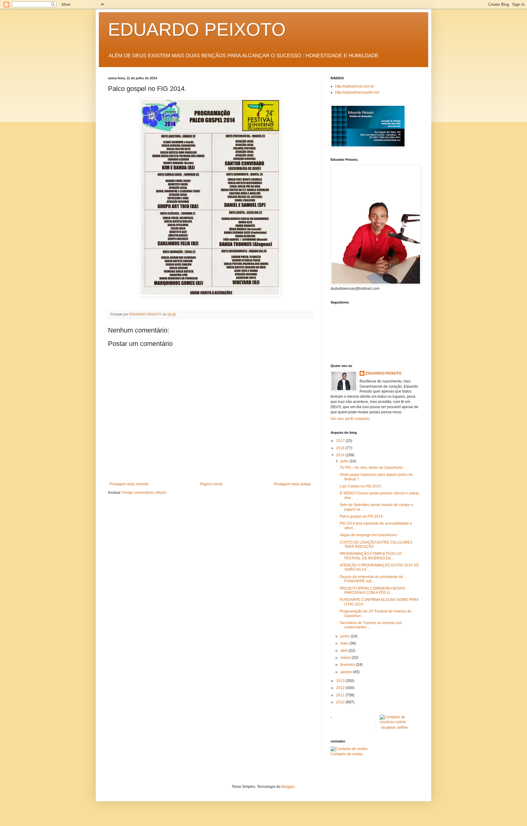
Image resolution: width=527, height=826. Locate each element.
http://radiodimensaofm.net (357, 92)
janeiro (346, 672)
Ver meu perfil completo (350, 419)
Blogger (287, 787)
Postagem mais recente (129, 484)
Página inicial (211, 484)
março (346, 657)
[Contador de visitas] (349, 749)
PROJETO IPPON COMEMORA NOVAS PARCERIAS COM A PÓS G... (372, 590)
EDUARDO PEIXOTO (197, 29)
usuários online (394, 727)
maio (345, 643)
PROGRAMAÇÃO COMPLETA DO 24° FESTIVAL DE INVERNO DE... (371, 555)
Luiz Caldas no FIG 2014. (361, 486)
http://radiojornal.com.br (354, 86)
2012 (341, 688)
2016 (341, 448)
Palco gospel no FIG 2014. (362, 516)
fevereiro (348, 665)
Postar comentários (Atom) (144, 492)
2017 (341, 441)
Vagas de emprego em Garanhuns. (369, 535)
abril (344, 650)
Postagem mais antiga (292, 484)
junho (345, 636)
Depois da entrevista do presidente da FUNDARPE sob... (371, 579)
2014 (341, 455)
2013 (341, 681)
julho (345, 461)
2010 (341, 702)
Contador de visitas (347, 754)
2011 (341, 695)
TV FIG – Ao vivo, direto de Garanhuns (371, 467)
